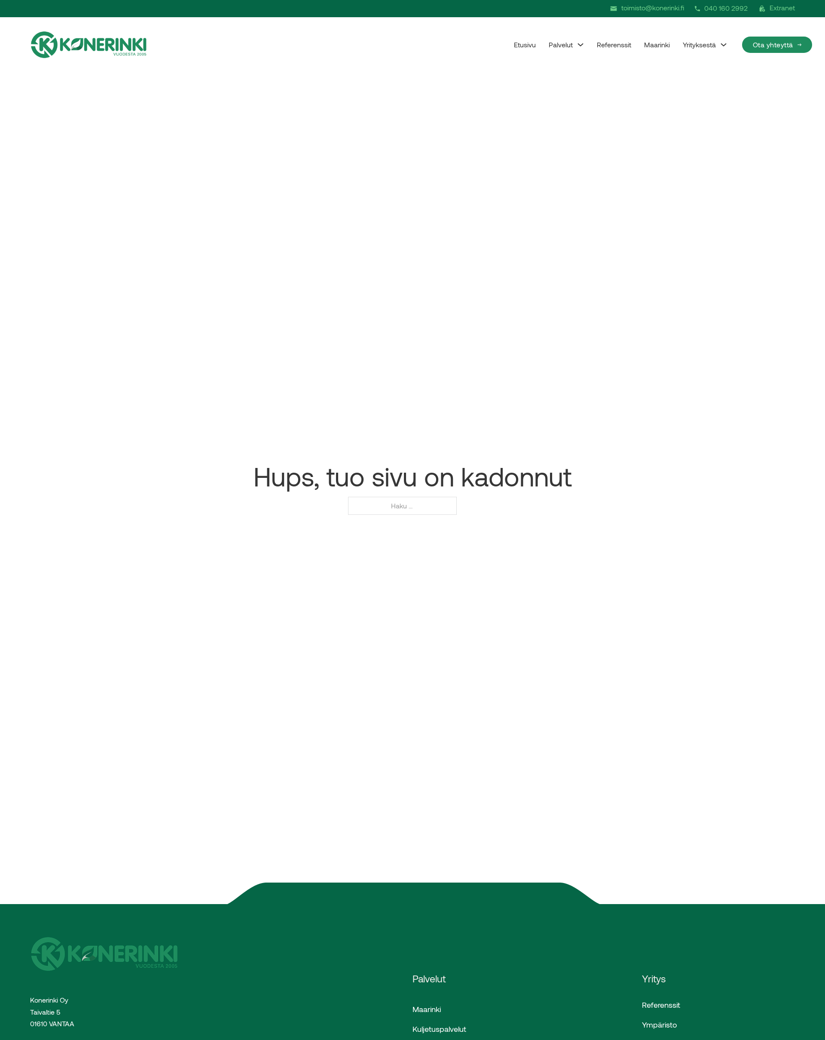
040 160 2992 (726, 8)
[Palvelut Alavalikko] (580, 44)
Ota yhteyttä (773, 44)
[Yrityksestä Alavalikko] (723, 44)
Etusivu (525, 44)
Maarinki (657, 44)
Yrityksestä (699, 44)
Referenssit (614, 44)
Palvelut (561, 44)
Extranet (782, 7)
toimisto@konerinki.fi (652, 7)
